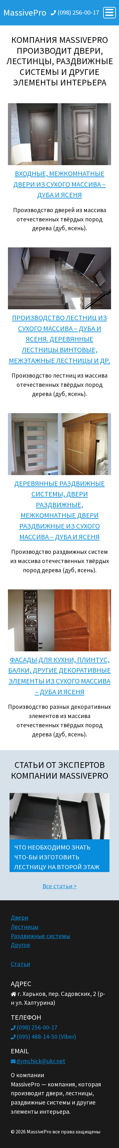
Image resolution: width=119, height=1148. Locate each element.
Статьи (20, 964)
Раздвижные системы (40, 936)
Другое (20, 945)
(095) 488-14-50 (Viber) (46, 1036)
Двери (19, 917)
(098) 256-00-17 (78, 12)
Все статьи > (60, 886)
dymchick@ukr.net (41, 1061)
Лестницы (24, 926)
